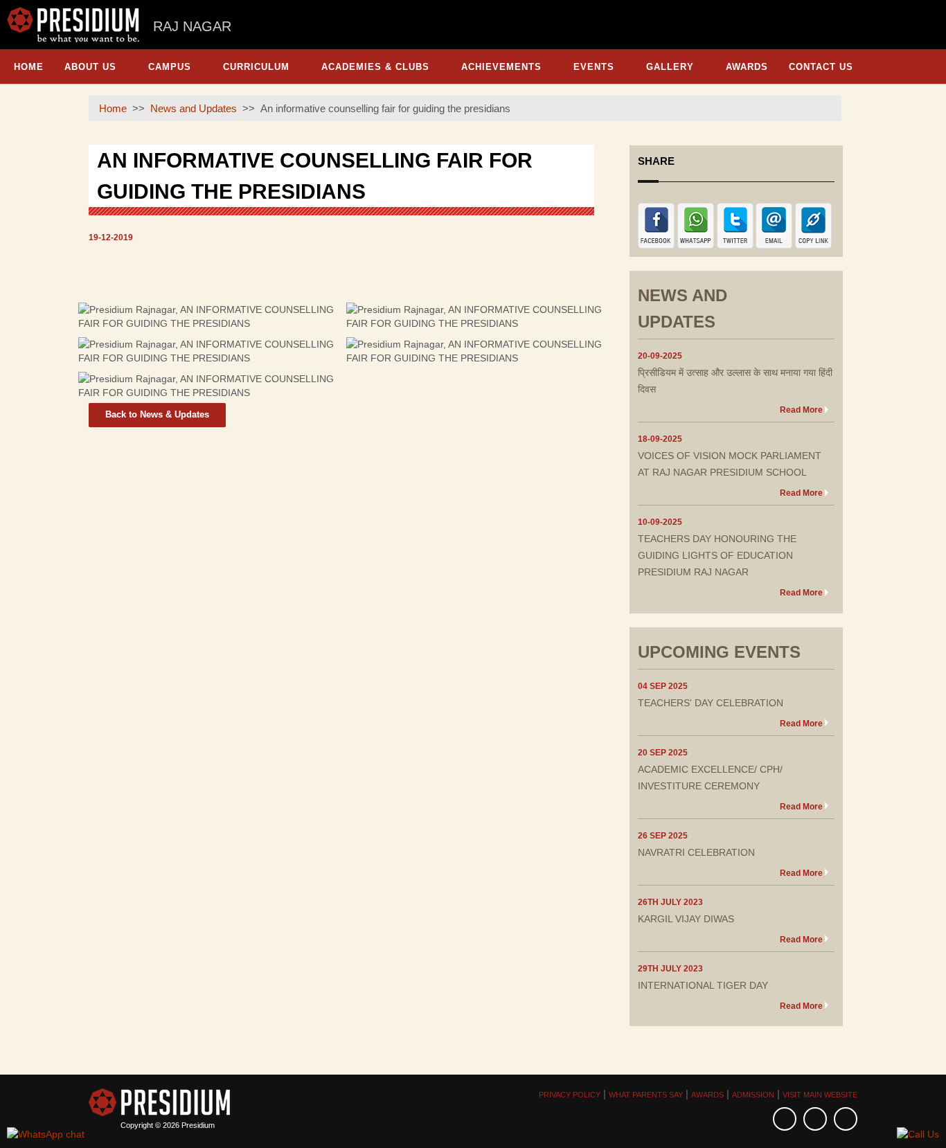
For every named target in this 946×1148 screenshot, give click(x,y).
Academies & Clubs (375, 67)
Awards (747, 67)
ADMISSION (753, 1095)
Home (29, 67)
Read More (801, 410)
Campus (169, 67)
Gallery (670, 67)
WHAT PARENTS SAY (646, 1095)
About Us (90, 67)
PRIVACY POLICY (569, 1095)
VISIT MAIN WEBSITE (820, 1095)
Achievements (501, 67)
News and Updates (193, 108)
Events (593, 67)
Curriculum (256, 67)
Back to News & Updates (157, 414)
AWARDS (707, 1095)
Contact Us (821, 67)
